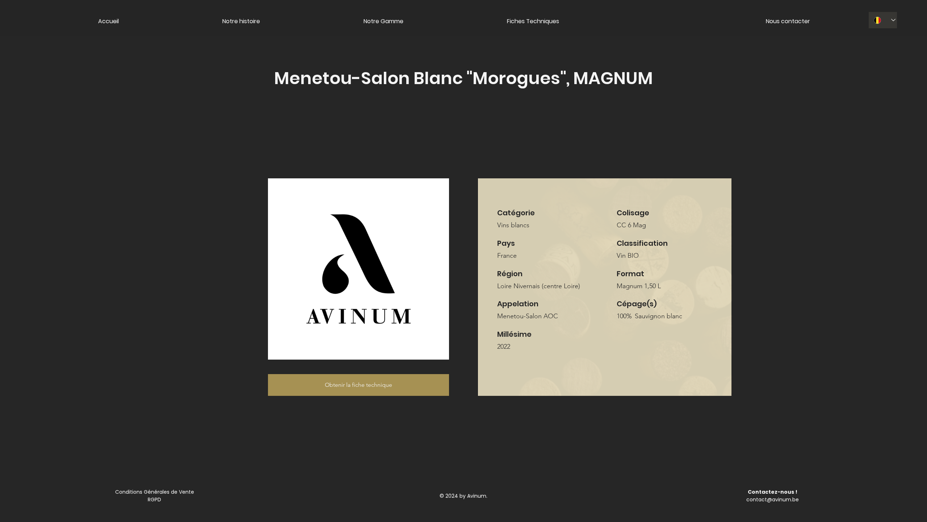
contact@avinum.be (772, 499)
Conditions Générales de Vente (154, 492)
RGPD (154, 499)
